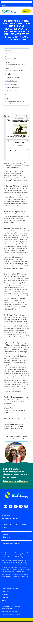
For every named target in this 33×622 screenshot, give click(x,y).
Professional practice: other (15, 70)
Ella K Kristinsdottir (12, 94)
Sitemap (4, 600)
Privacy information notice (10, 589)
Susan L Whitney (12, 90)
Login (16, 2)
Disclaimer (4, 594)
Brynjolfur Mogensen (13, 87)
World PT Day (6, 528)
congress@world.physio (8, 608)
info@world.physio (14, 606)
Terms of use (5, 586)
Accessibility (5, 591)
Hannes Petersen (12, 84)
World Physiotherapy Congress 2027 (13, 525)
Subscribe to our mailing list (14, 481)
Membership (5, 516)
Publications (5, 537)
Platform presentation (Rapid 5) (17, 64)
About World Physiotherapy (10, 543)
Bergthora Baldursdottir (14, 77)
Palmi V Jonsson (12, 81)
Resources (4, 534)
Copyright (4, 597)
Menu (25, 11)
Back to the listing (16, 443)
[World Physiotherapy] (9, 11)
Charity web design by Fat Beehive (11, 614)
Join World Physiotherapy (9, 519)
